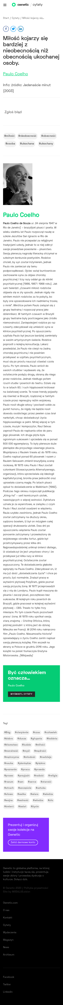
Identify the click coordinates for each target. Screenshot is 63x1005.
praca (26, 770)
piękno (41, 763)
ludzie (27, 745)
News (6, 947)
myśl (27, 751)
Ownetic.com (10, 903)
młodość (30, 757)
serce (33, 782)
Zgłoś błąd (13, 112)
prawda (40, 770)
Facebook (8, 977)
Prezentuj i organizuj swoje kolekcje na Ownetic (23, 834)
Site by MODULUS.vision (16, 892)
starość (46, 782)
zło (51, 800)
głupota (37, 739)
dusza (22, 739)
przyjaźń (24, 776)
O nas (6, 910)
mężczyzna (12, 757)
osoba (11, 144)
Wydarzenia (9, 933)
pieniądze (25, 763)
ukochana (28, 144)
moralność (12, 751)
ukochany (47, 144)
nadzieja (46, 757)
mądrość (41, 751)
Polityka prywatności (36, 888)
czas (37, 732)
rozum (9, 782)
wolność (24, 800)
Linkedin (8, 992)
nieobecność (28, 136)
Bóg (8, 732)
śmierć (10, 807)
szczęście (25, 788)
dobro (9, 739)
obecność (49, 136)
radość (40, 776)
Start (6, 18)
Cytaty (16, 18)
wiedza (49, 794)
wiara (35, 794)
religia (53, 776)
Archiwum (8, 955)
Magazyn (8, 940)
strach (10, 788)
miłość (10, 136)
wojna (9, 800)
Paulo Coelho (15, 74)
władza (39, 800)
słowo (9, 794)
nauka (9, 763)
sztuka (41, 788)
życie (35, 807)
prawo (9, 776)
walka (22, 794)
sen (21, 782)
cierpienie (22, 732)
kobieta (52, 739)
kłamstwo (12, 745)
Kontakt (7, 918)
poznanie (11, 770)
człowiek (51, 732)
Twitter (7, 985)
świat (23, 807)
